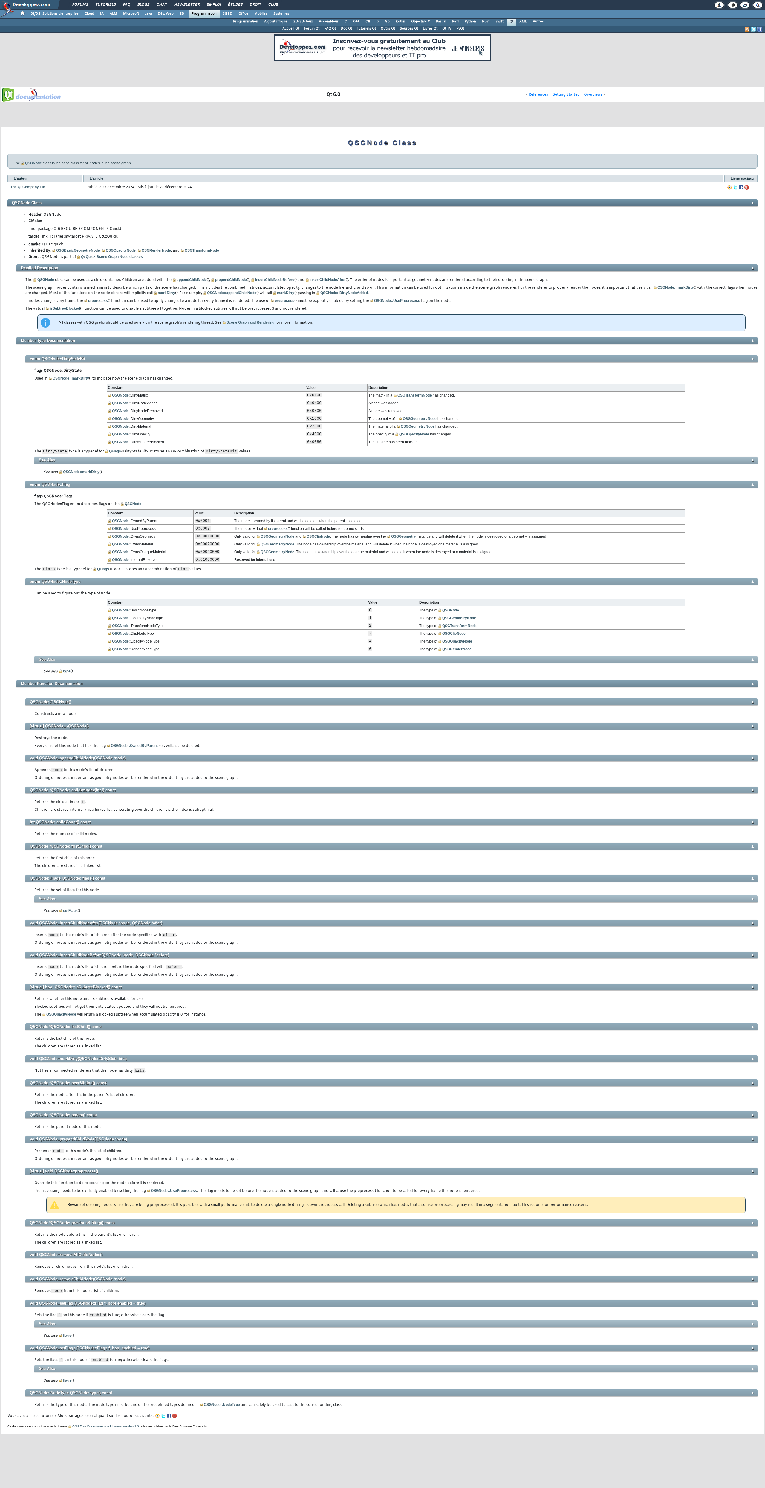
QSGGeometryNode (420, 419)
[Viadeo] (729, 187)
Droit (255, 4)
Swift (499, 21)
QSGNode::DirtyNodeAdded (344, 293)
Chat (161, 4)
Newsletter (186, 4)
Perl (455, 21)
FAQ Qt (330, 29)
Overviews (593, 94)
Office (243, 14)
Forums (79, 4)
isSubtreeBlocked (65, 308)
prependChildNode (231, 280)
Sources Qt (409, 29)
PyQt (460, 29)
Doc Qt (346, 29)
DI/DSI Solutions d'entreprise (54, 14)
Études (235, 4)
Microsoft (131, 14)
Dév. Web (166, 14)
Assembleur (329, 21)
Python (470, 21)
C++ (356, 21)
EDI (183, 14)
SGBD (227, 14)
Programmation (204, 14)
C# (367, 21)
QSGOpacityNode (121, 250)
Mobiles (260, 14)
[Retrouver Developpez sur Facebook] (759, 29)
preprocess (98, 301)
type (67, 671)
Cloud (89, 14)
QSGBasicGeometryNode (78, 250)
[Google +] (746, 187)
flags (67, 1335)
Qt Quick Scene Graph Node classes (112, 257)
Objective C (420, 21)
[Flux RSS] (747, 29)
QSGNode (33, 163)
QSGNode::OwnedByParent (134, 746)
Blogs (143, 4)
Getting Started (566, 94)
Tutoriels (105, 4)
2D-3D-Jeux (303, 21)
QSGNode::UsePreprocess (397, 301)
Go (387, 21)
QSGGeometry (403, 536)
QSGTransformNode (202, 250)
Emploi (213, 4)
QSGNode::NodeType (222, 1405)
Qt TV (447, 29)
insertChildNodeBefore (274, 280)
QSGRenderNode (156, 250)
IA (102, 14)
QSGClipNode (318, 536)
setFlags (70, 911)
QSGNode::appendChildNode (231, 293)
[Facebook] (741, 187)
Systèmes (281, 14)
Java (148, 14)
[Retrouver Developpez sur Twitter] (753, 29)
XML (523, 21)
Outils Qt (388, 29)
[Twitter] (735, 187)
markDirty (166, 293)
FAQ (126, 4)
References (538, 94)
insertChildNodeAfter (328, 280)
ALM (113, 14)
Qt (511, 21)
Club (272, 4)
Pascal (441, 21)
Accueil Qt (290, 29)
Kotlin (400, 21)
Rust (485, 21)
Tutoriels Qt (366, 29)
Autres (538, 21)
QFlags (115, 451)
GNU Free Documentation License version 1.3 (105, 1426)
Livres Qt (430, 29)
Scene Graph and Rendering (250, 322)
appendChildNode (192, 280)
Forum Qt (311, 29)
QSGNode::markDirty (675, 287)
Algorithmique (275, 21)
